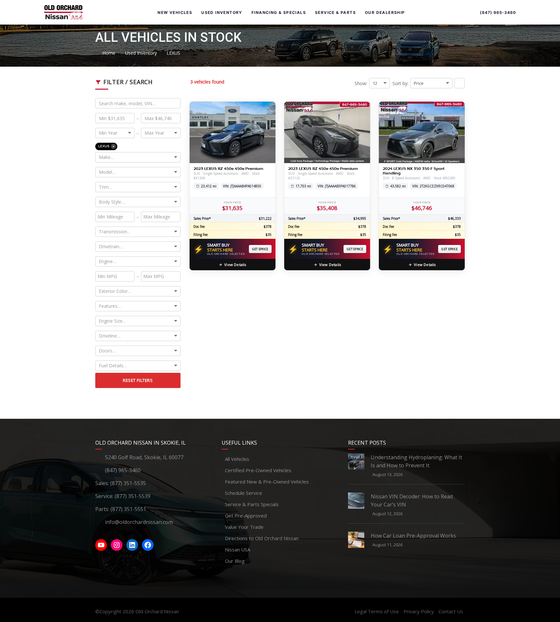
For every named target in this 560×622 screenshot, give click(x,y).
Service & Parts (335, 12)
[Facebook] (148, 545)
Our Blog (235, 561)
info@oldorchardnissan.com (139, 522)
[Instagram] (116, 545)
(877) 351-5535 (128, 483)
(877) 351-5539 (132, 496)
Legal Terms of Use (377, 611)
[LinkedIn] (132, 545)
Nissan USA (237, 549)
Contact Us (450, 611)
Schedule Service (243, 493)
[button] (459, 83)
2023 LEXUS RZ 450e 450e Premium (228, 168)
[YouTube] (101, 545)
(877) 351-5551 (128, 509)
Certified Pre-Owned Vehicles (258, 470)
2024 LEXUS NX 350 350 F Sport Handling (414, 170)
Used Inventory (221, 12)
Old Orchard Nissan (157, 611)
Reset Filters (138, 380)
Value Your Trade (244, 527)
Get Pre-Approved (246, 515)
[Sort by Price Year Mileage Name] (431, 83)
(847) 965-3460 (498, 12)
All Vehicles (237, 459)
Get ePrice (260, 249)
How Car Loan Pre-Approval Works (413, 535)
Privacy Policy (418, 611)
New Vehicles (175, 12)
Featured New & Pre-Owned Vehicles (267, 481)
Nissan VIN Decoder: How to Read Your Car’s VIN (412, 500)
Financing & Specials (278, 12)
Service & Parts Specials (252, 504)
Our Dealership (385, 12)
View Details (235, 264)
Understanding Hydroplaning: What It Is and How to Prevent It (416, 461)
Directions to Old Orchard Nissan (261, 538)
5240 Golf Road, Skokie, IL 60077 (144, 457)
